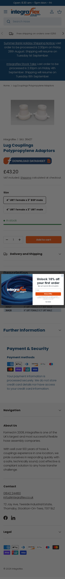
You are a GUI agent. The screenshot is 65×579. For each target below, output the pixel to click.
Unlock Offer (48, 294)
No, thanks (48, 302)
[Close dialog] (62, 276)
